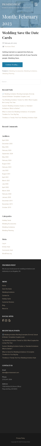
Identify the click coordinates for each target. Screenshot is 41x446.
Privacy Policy (20, 438)
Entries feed (6, 247)
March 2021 (6, 180)
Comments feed (7, 250)
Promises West (11, 4)
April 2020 (5, 187)
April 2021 (5, 177)
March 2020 (6, 191)
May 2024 (5, 157)
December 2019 (7, 201)
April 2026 (5, 140)
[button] (36, 4)
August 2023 (6, 164)
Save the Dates (7, 289)
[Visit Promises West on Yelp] (9, 321)
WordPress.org (7, 253)
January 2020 (6, 197)
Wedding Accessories (16, 71)
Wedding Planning (8, 73)
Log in (4, 243)
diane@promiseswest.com (10, 372)
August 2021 (6, 174)
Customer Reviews (8, 302)
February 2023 (6, 167)
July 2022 (5, 170)
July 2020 (5, 184)
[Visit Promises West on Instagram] (6, 321)
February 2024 (6, 160)
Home (4, 285)
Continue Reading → (12, 65)
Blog (3, 305)
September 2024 (7, 154)
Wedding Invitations (30, 71)
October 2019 (6, 207)
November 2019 (7, 204)
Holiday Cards (6, 220)
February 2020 (6, 194)
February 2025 (6, 150)
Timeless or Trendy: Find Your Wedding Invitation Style (19, 118)
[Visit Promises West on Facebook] (3, 321)
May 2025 (5, 147)
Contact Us (5, 295)
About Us (5, 308)
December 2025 (7, 144)
